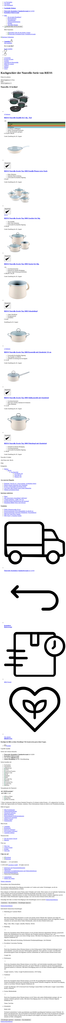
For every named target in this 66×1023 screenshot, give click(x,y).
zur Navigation (8, 2)
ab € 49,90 (19, 11)
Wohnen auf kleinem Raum (11, 489)
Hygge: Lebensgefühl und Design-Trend (15, 486)
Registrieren (7, 828)
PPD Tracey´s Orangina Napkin (12, 515)
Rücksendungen (12, 18)
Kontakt (10, 23)
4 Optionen (7, 114)
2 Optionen (7, 349)
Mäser (5, 496)
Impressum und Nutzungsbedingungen (14, 868)
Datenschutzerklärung (52, 899)
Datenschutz (7, 869)
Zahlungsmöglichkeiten (14, 21)
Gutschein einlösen (9, 832)
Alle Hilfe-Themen (13, 25)
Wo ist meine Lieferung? (10, 831)
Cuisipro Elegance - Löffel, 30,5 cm (14, 499)
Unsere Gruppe (8, 847)
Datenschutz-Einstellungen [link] (11, 874)
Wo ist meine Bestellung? (14, 17)
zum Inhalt (7, 3)
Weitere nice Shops (9, 878)
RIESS (9, 470)
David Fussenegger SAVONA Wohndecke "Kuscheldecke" (20, 512)
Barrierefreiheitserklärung (11, 872)
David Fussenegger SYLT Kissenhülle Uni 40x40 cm (18, 511)
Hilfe (5, 15)
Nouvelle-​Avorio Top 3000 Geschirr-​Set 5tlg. (22, 218)
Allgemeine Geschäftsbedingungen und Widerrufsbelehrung (20, 871)
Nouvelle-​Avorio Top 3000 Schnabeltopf (21, 311)
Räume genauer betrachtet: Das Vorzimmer (15, 485)
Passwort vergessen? (9, 829)
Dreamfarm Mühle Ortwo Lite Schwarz (15, 502)
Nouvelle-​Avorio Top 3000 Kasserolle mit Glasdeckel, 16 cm (27, 352)
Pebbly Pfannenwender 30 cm (12, 509)
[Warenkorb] (34, 54)
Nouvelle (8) (17, 475)
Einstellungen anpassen (24, 902)
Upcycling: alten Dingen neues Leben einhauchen (17, 488)
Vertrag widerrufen (6, 881)
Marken (6, 469)
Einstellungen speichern (7, 1020)
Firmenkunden (8, 820)
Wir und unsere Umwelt (10, 838)
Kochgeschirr (14, 472)
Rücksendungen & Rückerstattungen (14, 816)
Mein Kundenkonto (9, 810)
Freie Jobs (7, 850)
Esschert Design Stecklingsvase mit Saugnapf (16, 501)
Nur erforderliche (13, 902)
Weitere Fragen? (8, 819)
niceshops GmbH (13, 865)
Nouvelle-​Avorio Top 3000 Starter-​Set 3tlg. (21, 264)
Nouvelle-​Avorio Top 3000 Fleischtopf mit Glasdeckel (25, 443)
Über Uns (6, 846)
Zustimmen (4, 902)
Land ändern (14, 862)
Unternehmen (8, 877)
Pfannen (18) (17, 476)
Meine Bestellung (9, 814)
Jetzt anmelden (8, 43)
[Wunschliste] (5, 51)
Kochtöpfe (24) (18, 473)
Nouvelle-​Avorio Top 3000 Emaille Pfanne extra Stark (25, 171)
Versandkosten (11, 20)
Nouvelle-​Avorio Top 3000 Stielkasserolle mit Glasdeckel (26, 398)
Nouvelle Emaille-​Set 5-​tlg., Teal (18, 118)
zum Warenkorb (8, 5)
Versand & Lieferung (10, 813)
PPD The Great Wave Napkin (12, 514)
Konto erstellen (8, 49)
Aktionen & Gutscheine (10, 817)
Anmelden (7, 826)
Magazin (6, 840)
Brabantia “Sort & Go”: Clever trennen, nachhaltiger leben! (20, 483)
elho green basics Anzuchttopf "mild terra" (15, 498)
